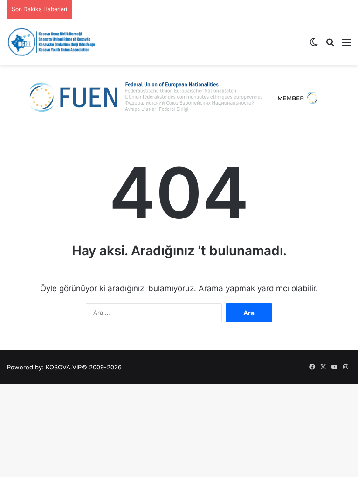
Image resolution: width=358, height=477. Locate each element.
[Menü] (346, 45)
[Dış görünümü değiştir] (313, 45)
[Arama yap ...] (330, 45)
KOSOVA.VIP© (66, 367)
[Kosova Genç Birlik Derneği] (51, 42)
